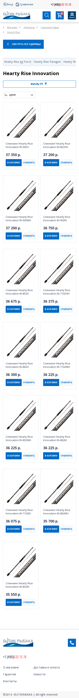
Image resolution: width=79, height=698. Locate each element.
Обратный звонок (72, 643)
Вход (10, 4)
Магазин (12, 27)
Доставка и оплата (46, 667)
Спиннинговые (50, 27)
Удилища (29, 27)
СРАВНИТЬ (29, 162)
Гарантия (9, 674)
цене (12, 94)
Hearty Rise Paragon (47, 62)
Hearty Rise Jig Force (17, 62)
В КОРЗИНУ (13, 162)
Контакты (10, 681)
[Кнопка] (72, 15)
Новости (39, 674)
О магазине (11, 667)
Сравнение (26, 4)
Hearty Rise (13, 32)
